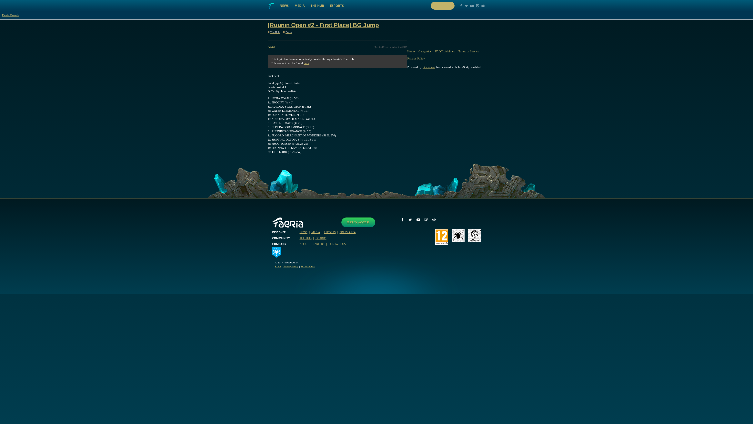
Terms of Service (468, 51)
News (284, 6)
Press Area (348, 232)
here (306, 63)
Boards (321, 238)
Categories (424, 51)
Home (411, 51)
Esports (337, 6)
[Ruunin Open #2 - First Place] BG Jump (323, 25)
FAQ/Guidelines (445, 51)
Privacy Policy (416, 58)
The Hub (317, 6)
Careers (319, 244)
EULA (278, 266)
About (304, 244)
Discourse (429, 67)
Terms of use (308, 266)
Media (300, 6)
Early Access (358, 222)
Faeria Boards (10, 15)
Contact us (337, 244)
